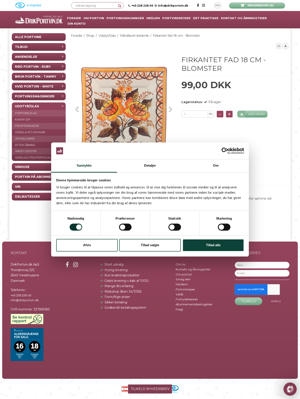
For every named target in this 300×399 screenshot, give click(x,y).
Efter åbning (25, 144)
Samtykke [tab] (84, 165)
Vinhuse (22, 167)
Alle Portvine (28, 37)
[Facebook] (198, 5)
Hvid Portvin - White (34, 86)
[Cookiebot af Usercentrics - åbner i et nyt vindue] (225, 151)
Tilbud (21, 47)
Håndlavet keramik (30, 132)
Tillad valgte (150, 245)
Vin (17, 187)
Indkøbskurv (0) (261, 5)
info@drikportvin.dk (173, 5)
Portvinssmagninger (34, 96)
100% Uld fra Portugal (33, 157)
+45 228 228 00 (142, 5)
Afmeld (276, 301)
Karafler (22, 119)
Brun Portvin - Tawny (35, 76)
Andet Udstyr (25, 151)
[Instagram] (203, 5)
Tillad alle (213, 245)
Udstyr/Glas (27, 106)
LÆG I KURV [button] (256, 114)
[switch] (125, 227)
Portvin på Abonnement (38, 177)
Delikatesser (27, 197)
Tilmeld (248, 301)
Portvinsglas (26, 113)
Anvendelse (26, 57)
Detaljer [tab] (150, 165)
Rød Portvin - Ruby (33, 67)
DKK (217, 5)
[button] (279, 46)
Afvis (87, 245)
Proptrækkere (27, 126)
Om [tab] (216, 165)
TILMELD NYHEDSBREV (150, 389)
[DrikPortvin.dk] (39, 20)
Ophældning (25, 138)
